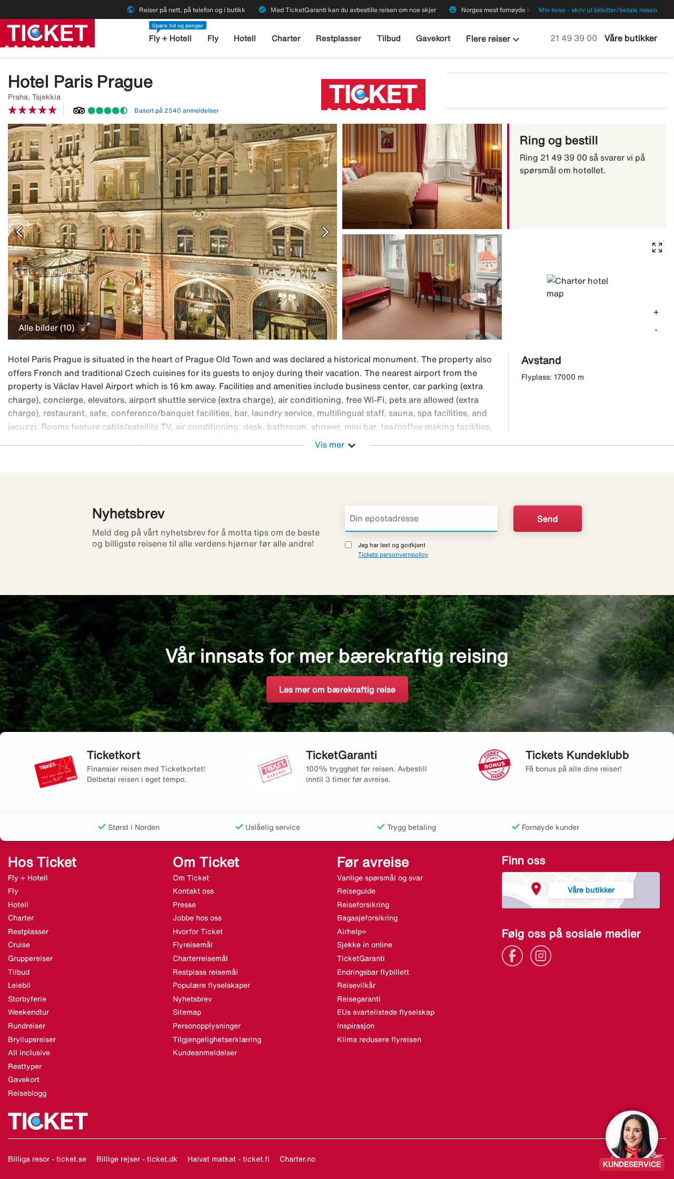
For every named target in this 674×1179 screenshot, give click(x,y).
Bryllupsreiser (32, 1039)
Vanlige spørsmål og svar (380, 877)
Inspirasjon (355, 1025)
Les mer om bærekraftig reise (337, 689)
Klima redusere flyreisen (379, 1039)
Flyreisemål (193, 944)
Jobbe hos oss (197, 918)
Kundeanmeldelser (205, 1052)
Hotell (245, 38)
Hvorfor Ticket (198, 931)
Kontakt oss (193, 891)
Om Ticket (191, 877)
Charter (286, 38)
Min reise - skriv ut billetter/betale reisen (598, 9)
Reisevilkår (356, 985)
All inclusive (29, 1052)
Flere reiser (494, 39)
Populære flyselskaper (211, 985)
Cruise (19, 944)
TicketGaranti (361, 958)
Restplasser (338, 38)
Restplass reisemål (205, 972)
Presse (184, 904)
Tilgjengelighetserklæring (217, 1039)
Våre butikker (630, 38)
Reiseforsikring (363, 904)
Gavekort (433, 38)
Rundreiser (26, 1025)
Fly (213, 38)
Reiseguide (356, 891)
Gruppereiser (30, 958)
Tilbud (389, 38)
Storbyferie (27, 999)
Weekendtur (28, 1012)
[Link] (515, 954)
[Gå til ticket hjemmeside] (47, 32)
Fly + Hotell (170, 38)
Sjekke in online (364, 944)
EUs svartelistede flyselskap (385, 1012)
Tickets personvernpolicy (393, 554)
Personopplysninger (207, 1025)
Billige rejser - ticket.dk (136, 1159)
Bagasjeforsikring (367, 918)
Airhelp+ (351, 931)
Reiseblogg (27, 1093)
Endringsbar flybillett (373, 972)
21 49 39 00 (574, 38)
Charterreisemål (200, 958)
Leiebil (19, 985)
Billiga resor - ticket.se (47, 1159)
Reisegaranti (359, 999)
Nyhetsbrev (192, 999)
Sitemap (187, 1012)
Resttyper (25, 1066)
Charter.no (297, 1159)
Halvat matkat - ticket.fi (228, 1159)
